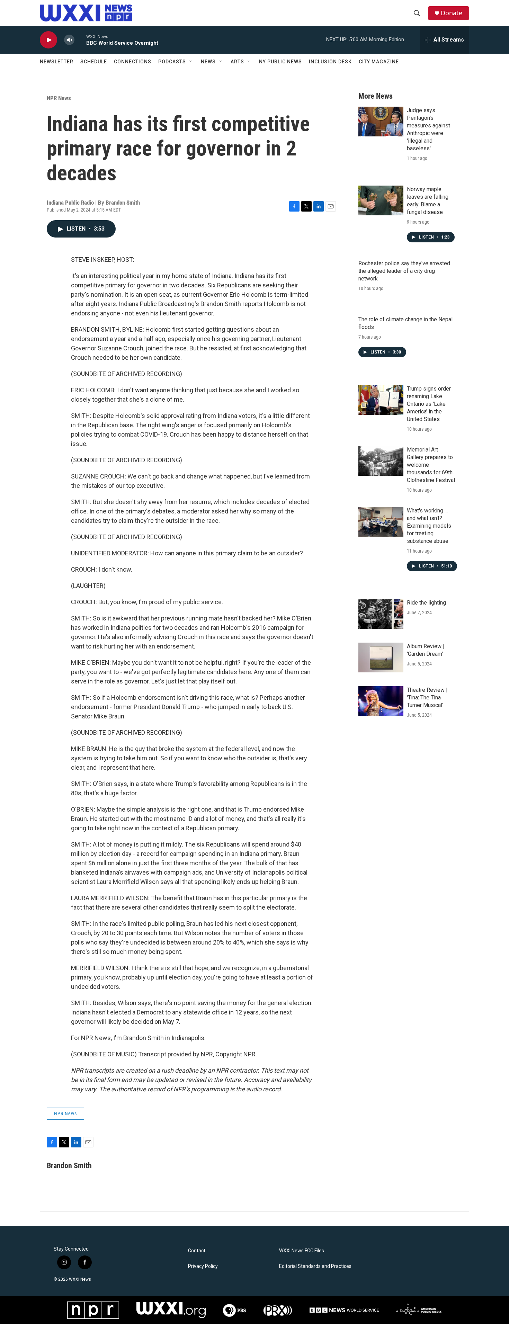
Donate (451, 13)
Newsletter (56, 61)
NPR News (59, 98)
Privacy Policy (203, 1266)
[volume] (69, 40)
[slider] (80, 39)
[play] (48, 40)
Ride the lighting (426, 602)
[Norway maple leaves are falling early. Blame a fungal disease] (380, 200)
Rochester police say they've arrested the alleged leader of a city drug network (404, 271)
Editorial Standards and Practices (315, 1266)
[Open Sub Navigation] (191, 61)
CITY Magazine (379, 61)
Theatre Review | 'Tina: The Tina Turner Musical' (427, 697)
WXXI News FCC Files (301, 1250)
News (208, 61)
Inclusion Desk (330, 61)
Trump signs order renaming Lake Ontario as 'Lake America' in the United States (429, 403)
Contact (196, 1250)
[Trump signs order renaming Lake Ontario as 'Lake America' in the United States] (380, 400)
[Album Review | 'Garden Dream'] (380, 657)
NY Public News (280, 61)
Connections (132, 61)
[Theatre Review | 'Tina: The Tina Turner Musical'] (380, 701)
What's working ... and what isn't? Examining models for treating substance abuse (429, 525)
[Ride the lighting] (380, 614)
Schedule (93, 61)
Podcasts (172, 61)
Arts (237, 61)
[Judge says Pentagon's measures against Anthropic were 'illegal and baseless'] (380, 121)
